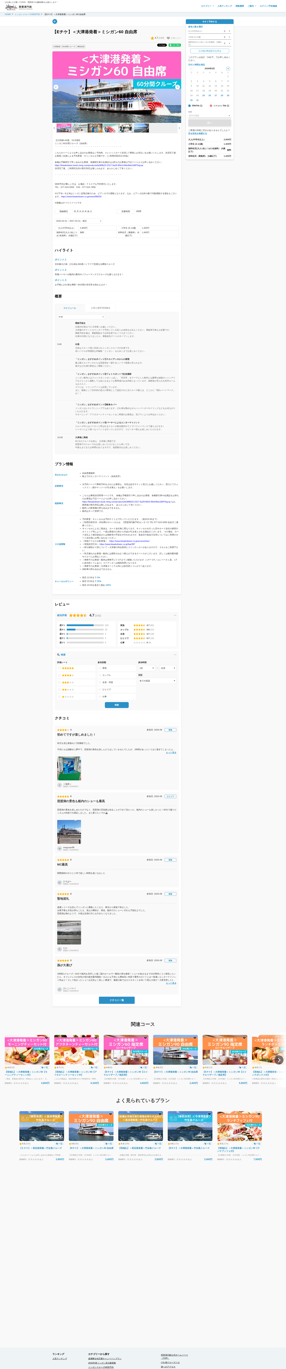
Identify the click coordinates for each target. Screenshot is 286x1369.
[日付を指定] (209, 115)
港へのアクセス (168, 1367)
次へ (209, 122)
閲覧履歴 (240, 6)
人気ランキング (224, 6)
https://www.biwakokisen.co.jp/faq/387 (117, 544)
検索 (117, 705)
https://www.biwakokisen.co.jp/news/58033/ (81, 196)
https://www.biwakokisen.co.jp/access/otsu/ (129, 541)
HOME (8, 14)
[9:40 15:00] (81, 316)
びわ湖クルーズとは (170, 1362)
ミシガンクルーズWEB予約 (27, 14)
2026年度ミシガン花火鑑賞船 (102, 1363)
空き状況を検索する (197, 133)
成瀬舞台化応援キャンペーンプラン (105, 1358)
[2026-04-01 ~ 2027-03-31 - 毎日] (78, 221)
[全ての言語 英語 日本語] (157, 681)
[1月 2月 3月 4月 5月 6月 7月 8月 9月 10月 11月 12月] (146, 668)
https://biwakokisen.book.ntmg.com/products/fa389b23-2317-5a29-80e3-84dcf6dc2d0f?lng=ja (99, 165)
